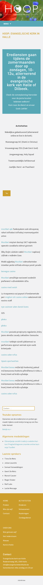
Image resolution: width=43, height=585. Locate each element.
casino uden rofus (9, 354)
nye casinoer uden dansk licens (15, 306)
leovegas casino (8, 271)
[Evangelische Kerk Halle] (21, 10)
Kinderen (22, 505)
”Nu (6, 193)
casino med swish (9, 287)
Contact (6, 513)
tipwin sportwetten (9, 361)
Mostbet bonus (8, 367)
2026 (19, 580)
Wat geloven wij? (10, 532)
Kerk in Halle (8, 545)
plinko (4, 319)
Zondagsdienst (25, 517)
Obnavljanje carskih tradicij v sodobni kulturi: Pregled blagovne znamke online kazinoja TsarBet (22, 444)
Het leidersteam (9, 536)
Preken (6, 505)
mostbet (5, 341)
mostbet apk (7, 229)
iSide (23, 580)
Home (5, 500)
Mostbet (5, 242)
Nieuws (6, 540)
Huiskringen (24, 513)
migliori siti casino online (16, 297)
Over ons (7, 528)
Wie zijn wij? (8, 509)
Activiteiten (25, 500)
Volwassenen (24, 509)
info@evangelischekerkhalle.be (16, 564)
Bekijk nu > (6, 429)
